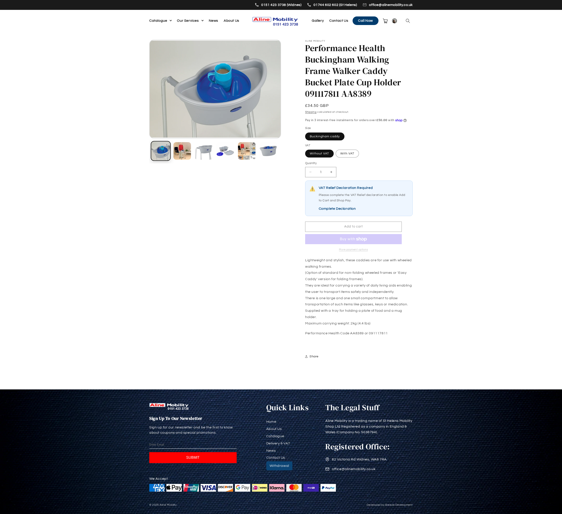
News (213, 20)
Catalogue (158, 20)
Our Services (188, 20)
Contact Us (338, 20)
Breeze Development (399, 504)
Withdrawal (279, 465)
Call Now (365, 20)
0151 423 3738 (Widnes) (281, 5)
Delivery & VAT (278, 443)
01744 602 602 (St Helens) (335, 5)
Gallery (318, 20)
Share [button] (314, 356)
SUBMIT (193, 457)
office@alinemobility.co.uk (391, 5)
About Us (231, 20)
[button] (408, 21)
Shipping (311, 112)
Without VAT (319, 153)
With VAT (347, 153)
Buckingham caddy (325, 136)
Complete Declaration (337, 208)
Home (271, 421)
